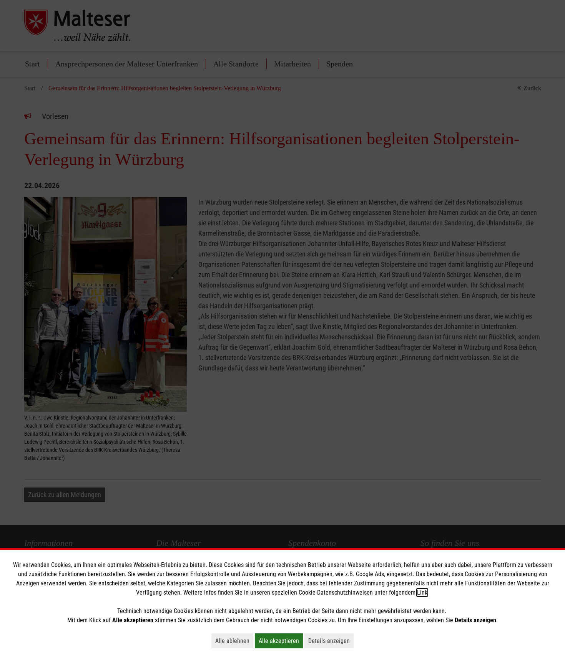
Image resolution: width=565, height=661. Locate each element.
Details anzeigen (331, 640)
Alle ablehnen (234, 640)
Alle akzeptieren (281, 640)
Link (422, 592)
